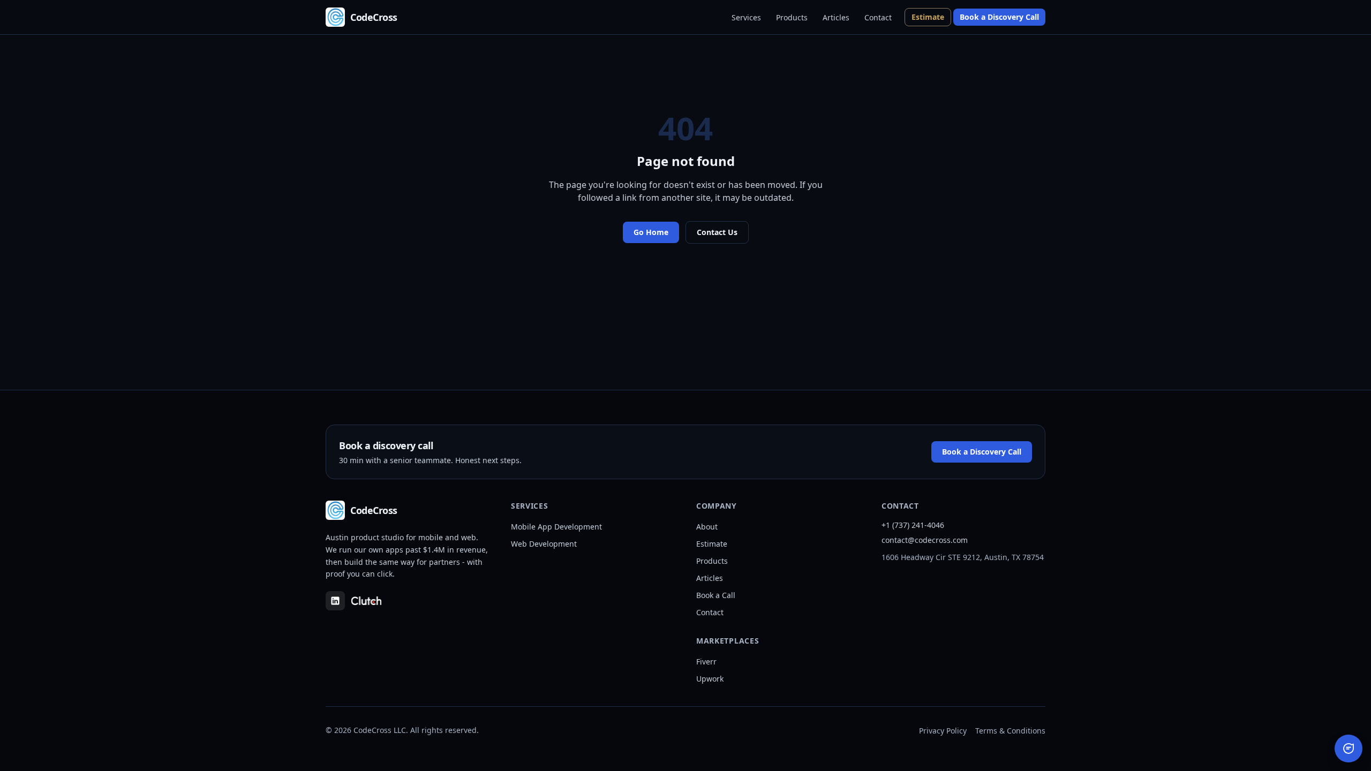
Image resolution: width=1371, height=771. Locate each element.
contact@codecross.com (925, 540)
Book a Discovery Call (999, 17)
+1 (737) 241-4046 (913, 525)
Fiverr (706, 661)
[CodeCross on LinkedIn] (335, 600)
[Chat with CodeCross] (1348, 748)
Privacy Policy (943, 730)
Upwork (710, 679)
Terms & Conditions (1010, 730)
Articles (836, 17)
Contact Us (717, 232)
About (707, 526)
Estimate (928, 17)
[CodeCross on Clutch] (366, 600)
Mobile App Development (556, 526)
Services (746, 17)
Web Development (544, 544)
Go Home (651, 232)
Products (792, 17)
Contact (878, 17)
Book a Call (715, 595)
